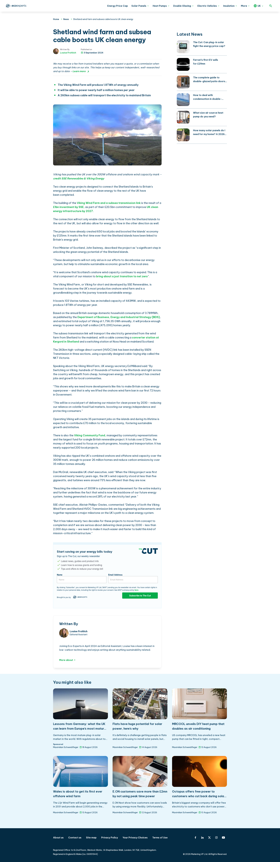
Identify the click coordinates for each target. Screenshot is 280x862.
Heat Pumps (160, 5)
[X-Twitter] (209, 837)
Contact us (74, 837)
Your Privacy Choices (135, 837)
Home (56, 19)
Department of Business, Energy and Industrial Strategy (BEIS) (118, 317)
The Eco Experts (16, 6)
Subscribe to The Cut (140, 595)
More (244, 5)
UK (259, 5)
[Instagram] (216, 837)
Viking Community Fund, (90, 435)
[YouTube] (223, 837)
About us (58, 837)
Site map (91, 837)
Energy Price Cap (117, 5)
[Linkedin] (202, 837)
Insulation (229, 5)
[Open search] (270, 5)
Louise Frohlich (68, 52)
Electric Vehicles (207, 5)
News (66, 19)
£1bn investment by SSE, (69, 207)
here (136, 590)
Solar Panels (138, 5)
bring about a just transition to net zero (122, 276)
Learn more (79, 71)
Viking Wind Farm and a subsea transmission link (109, 203)
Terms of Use (160, 837)
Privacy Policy (109, 837)
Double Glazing (182, 5)
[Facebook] (195, 837)
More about (66, 660)
